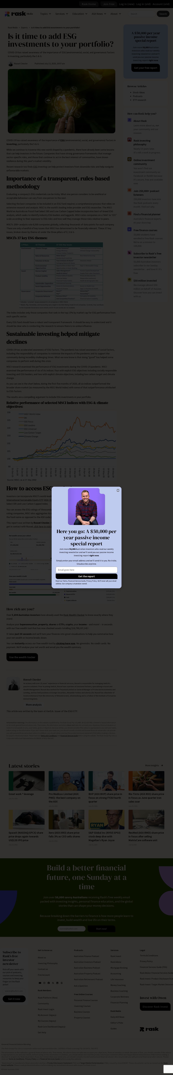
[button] (118, 490)
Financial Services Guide (76, 581)
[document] (86, 537)
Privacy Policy (91, 581)
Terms (65, 581)
